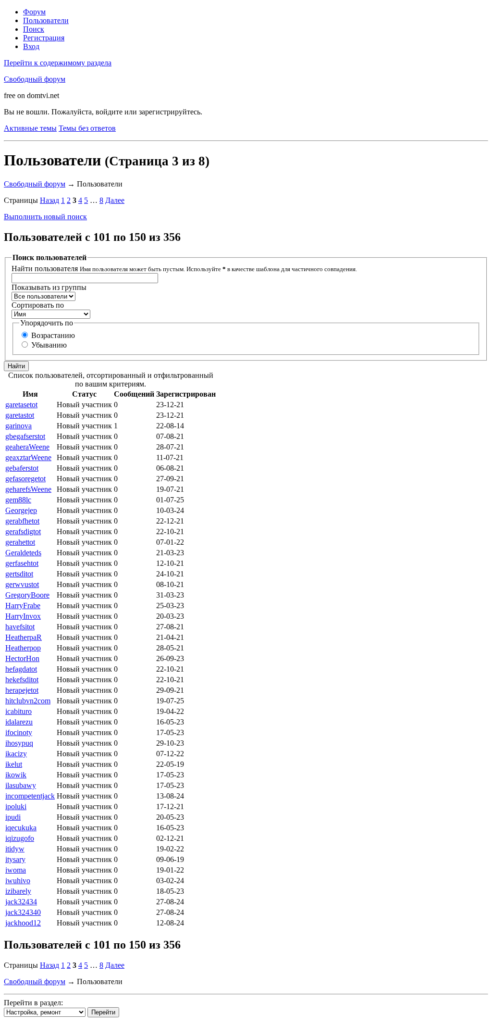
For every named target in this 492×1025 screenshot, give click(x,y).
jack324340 (23, 912)
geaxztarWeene (28, 457)
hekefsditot (21, 679)
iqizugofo (19, 838)
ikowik (15, 775)
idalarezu (19, 722)
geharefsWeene (28, 489)
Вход (31, 46)
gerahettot (20, 542)
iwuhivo (17, 880)
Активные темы (30, 128)
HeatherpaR (23, 637)
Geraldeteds (23, 553)
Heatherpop (23, 648)
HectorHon (22, 658)
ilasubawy (20, 785)
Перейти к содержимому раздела (57, 63)
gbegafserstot (25, 436)
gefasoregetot (25, 479)
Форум (34, 12)
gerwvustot (22, 584)
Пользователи (46, 20)
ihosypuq (19, 743)
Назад (49, 200)
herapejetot (21, 690)
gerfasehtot (21, 563)
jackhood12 (23, 923)
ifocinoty (18, 732)
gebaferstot (21, 468)
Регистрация (43, 38)
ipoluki (15, 806)
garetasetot (21, 404)
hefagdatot (21, 669)
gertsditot (19, 574)
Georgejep (21, 510)
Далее (114, 200)
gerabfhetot (22, 521)
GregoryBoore (27, 595)
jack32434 (21, 902)
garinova (18, 426)
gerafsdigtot (23, 531)
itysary (15, 859)
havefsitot (20, 627)
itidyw (15, 849)
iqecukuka (21, 828)
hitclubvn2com (27, 701)
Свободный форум (34, 79)
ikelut (13, 764)
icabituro (18, 711)
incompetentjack (30, 796)
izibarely (18, 891)
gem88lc (18, 500)
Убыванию (49, 345)
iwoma (15, 870)
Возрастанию (53, 335)
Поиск (33, 29)
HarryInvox (23, 616)
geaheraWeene (27, 447)
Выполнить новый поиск (45, 216)
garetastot (19, 415)
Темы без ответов (87, 128)
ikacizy (16, 754)
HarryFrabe (22, 605)
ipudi (13, 817)
